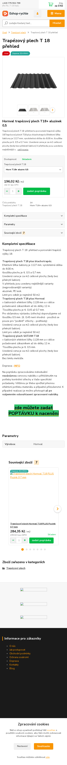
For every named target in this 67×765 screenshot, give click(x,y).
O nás (12, 646)
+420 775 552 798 (11, 3)
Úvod (4, 32)
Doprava (14, 661)
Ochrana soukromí (19, 657)
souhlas (51, 730)
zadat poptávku (36, 191)
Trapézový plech (18, 32)
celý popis (23, 149)
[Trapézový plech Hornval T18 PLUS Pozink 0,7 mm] (33, 495)
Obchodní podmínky (20, 653)
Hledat (57, 23)
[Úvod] (15, 13)
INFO (17, 365)
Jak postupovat (17, 649)
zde (48, 757)
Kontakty (14, 664)
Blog (12, 668)
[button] (22, 549)
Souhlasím (43, 746)
